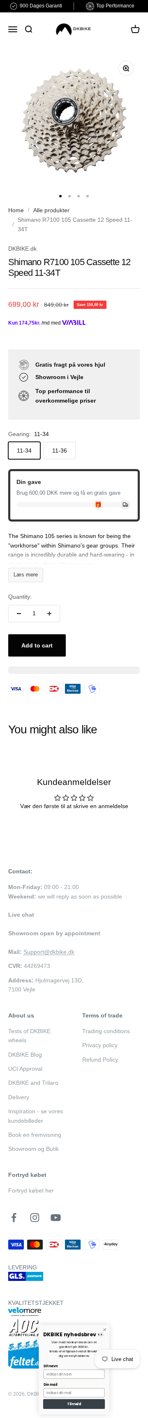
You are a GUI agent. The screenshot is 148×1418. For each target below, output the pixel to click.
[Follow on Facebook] (13, 1217)
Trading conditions (106, 1031)
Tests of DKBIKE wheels (29, 1035)
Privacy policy (100, 1045)
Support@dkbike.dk (48, 951)
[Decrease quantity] (19, 613)
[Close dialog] (105, 1329)
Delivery (18, 1097)
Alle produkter (51, 210)
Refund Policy (100, 1059)
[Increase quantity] (49, 613)
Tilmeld (74, 1403)
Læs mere (26, 574)
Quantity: (20, 596)
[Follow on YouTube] (55, 1217)
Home (16, 210)
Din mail (50, 1384)
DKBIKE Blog (25, 1054)
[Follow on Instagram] (34, 1217)
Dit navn (51, 1366)
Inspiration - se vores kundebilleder (35, 1116)
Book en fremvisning (34, 1134)
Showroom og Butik (33, 1148)
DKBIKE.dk (22, 248)
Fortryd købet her (31, 1190)
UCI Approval (25, 1068)
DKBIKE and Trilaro (33, 1082)
